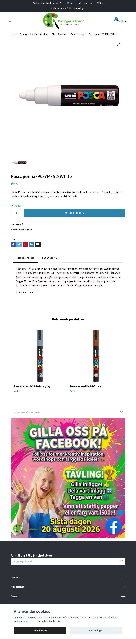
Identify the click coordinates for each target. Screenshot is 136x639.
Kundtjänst (17, 586)
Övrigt (14, 596)
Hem (13, 34)
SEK (99, 3)
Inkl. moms (84, 3)
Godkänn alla (40, 630)
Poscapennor (77, 34)
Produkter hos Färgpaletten (33, 34)
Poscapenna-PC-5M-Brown (86, 386)
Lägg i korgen (76, 213)
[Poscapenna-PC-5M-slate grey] (40, 356)
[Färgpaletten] (63, 21)
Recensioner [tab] (50, 257)
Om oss (15, 577)
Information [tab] (25, 257)
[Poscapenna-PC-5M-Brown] (96, 356)
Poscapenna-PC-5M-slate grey (32, 386)
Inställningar (96, 630)
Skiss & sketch (59, 34)
